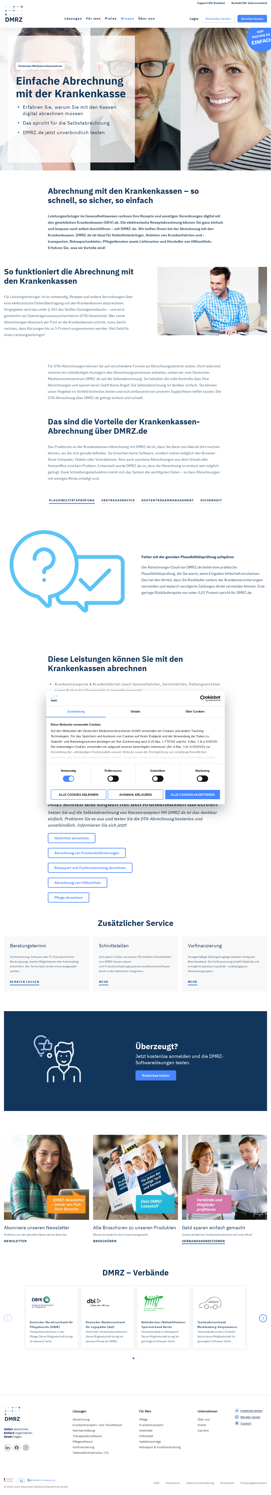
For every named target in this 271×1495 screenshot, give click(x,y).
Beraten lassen (250, 1417)
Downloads (227, 1483)
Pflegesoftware (83, 1441)
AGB (156, 1483)
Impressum (173, 1483)
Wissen (127, 18)
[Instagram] (25, 1447)
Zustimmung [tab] (76, 711)
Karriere (203, 1430)
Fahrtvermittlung (84, 1430)
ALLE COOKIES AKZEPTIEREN (193, 794)
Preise (111, 18)
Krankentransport (151, 1425)
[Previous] (8, 1318)
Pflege (143, 1419)
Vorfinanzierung (83, 1447)
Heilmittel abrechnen (71, 838)
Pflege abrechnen (68, 897)
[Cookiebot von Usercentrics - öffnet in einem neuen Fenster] (203, 698)
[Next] (263, 1318)
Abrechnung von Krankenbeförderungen (86, 853)
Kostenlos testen (251, 1411)
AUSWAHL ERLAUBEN (135, 794)
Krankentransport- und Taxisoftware (97, 1425)
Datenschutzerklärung (200, 1483)
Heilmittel (145, 1430)
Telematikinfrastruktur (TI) (91, 1453)
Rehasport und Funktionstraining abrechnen (90, 867)
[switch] (113, 779)
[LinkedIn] (7, 1447)
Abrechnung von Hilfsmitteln (77, 882)
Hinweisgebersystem (253, 1483)
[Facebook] (16, 1447)
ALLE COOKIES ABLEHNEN (78, 794)
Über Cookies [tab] (195, 711)
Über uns (146, 18)
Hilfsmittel (146, 1436)
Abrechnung (81, 1419)
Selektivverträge (150, 1441)
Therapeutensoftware (87, 1436)
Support (245, 1423)
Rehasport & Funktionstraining (160, 1447)
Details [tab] (135, 711)
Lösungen (73, 18)
